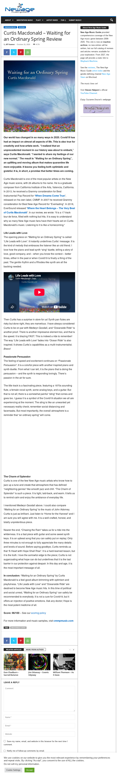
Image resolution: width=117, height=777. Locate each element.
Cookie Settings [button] (13, 770)
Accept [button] (29, 770)
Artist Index (52, 20)
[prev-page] (69, 649)
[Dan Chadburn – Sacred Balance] (15, 662)
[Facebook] (7, 52)
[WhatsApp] (28, 52)
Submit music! (75, 20)
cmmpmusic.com (63, 620)
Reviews (22, 27)
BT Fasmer (10, 44)
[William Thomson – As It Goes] (64, 662)
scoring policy (38, 613)
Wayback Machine (88, 61)
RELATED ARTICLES (13, 649)
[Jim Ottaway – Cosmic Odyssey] (39, 662)
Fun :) (63, 20)
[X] (14, 52)
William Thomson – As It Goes (63, 673)
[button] (111, 20)
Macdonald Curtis (18, 628)
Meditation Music (25, 20)
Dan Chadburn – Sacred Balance (11, 673)
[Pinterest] (21, 52)
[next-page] (73, 649)
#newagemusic (10, 27)
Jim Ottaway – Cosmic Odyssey (38, 673)
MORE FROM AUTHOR (35, 649)
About (8, 20)
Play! (38, 20)
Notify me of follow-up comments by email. (26, 751)
